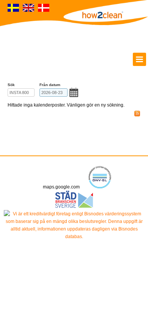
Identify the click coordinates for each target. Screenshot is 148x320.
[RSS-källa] (137, 114)
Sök (11, 85)
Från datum (49, 85)
